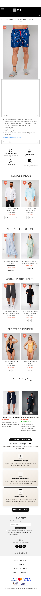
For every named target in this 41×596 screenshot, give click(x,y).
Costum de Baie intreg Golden (30, 362)
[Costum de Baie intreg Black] (11, 346)
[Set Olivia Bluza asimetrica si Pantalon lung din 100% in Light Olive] (30, 246)
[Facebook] (17, 546)
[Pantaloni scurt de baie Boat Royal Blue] (20, 52)
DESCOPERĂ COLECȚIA (20, 510)
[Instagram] (24, 546)
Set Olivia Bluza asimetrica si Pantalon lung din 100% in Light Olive (30, 262)
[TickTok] (20, 546)
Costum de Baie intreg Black (11, 362)
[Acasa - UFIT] (20, 10)
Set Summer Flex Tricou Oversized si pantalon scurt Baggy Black (30, 312)
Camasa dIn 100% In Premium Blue (30, 209)
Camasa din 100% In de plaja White (11, 209)
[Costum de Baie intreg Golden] (30, 346)
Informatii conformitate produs (12, 138)
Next (38, 54)
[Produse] (2, 9)
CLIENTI (20, 564)
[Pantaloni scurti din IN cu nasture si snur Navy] (10, 403)
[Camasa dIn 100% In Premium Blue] (30, 193)
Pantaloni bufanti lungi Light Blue (11, 262)
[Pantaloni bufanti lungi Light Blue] (11, 246)
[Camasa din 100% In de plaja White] (11, 193)
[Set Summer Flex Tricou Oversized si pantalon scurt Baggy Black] (30, 296)
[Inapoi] (1, 19)
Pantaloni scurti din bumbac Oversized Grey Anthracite (11, 312)
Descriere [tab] (5, 115)
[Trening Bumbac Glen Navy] (30, 403)
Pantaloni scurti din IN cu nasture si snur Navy (17, 417)
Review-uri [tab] (7, 142)
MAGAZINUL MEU (20, 560)
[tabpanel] (20, 52)
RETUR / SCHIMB (20, 568)
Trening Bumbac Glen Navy (30, 417)
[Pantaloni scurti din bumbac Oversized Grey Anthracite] (11, 296)
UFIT (20, 22)
